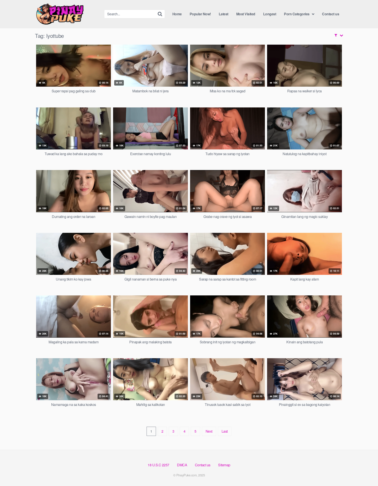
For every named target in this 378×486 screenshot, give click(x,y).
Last (225, 431)
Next (209, 431)
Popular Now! (200, 13)
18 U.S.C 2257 (158, 464)
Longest (269, 13)
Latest (223, 13)
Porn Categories (297, 13)
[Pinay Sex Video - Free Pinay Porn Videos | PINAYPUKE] (68, 14)
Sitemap (224, 464)
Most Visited (245, 13)
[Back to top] (365, 472)
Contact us (330, 13)
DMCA (182, 464)
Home (177, 13)
